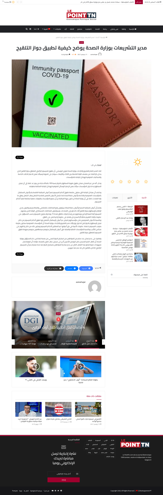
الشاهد (90, 440)
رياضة (105, 29)
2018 (112, 440)
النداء (87, 444)
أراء (65, 29)
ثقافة (72, 29)
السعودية (98, 440)
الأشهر (129, 197)
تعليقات (115, 197)
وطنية (124, 29)
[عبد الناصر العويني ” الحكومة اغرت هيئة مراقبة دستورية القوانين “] (28, 409)
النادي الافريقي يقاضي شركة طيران (58, 419)
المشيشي (95, 444)
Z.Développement (144, 490)
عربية (20, 490)
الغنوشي (103, 444)
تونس (93, 448)
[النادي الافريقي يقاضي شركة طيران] (58, 409)
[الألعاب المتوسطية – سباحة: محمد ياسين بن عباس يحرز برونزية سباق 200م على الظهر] (141, 231)
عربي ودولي (114, 29)
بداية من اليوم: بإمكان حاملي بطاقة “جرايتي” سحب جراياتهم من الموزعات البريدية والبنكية (122, 256)
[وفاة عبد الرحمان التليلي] (141, 221)
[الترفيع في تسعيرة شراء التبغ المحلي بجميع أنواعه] (88, 409)
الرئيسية (132, 29)
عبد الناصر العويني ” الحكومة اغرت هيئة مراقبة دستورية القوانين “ (30, 420)
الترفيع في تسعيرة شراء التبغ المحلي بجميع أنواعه (88, 420)
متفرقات (58, 29)
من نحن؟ (46, 490)
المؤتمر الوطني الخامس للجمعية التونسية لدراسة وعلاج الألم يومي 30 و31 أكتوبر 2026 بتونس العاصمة (122, 243)
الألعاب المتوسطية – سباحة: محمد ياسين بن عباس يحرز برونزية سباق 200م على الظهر (122, 231)
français (15, 490)
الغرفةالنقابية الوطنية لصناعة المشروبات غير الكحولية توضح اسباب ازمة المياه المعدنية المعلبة (58, 327)
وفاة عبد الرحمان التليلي (124, 217)
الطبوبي (112, 444)
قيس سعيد (104, 452)
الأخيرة (144, 197)
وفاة (89, 452)
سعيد (86, 448)
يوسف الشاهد (110, 456)
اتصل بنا (26, 490)
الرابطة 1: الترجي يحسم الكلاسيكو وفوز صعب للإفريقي (125, 209)
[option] (58, 325)
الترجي (106, 440)
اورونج (105, 448)
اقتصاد (97, 29)
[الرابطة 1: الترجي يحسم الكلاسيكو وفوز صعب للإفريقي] (141, 209)
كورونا (96, 452)
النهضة (112, 448)
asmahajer (93, 54)
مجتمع (79, 29)
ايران (99, 448)
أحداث (97, 37)
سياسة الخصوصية (36, 490)
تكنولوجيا (88, 29)
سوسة (112, 452)
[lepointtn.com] (81, 15)
